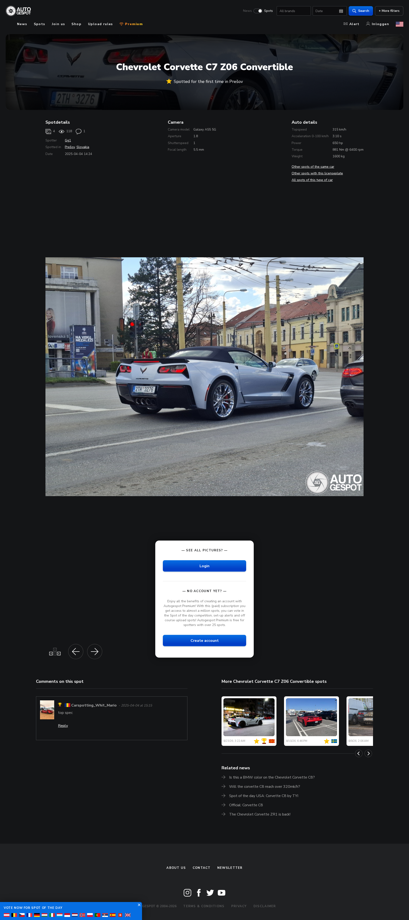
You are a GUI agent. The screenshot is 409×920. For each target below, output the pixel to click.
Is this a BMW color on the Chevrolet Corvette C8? (272, 777)
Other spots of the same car (313, 166)
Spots (268, 11)
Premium (133, 24)
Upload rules (100, 24)
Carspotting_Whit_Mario (94, 705)
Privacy (239, 906)
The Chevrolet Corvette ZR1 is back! (259, 814)
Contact (202, 868)
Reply (63, 725)
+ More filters (389, 11)
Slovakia (82, 147)
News (247, 11)
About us (176, 868)
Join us (58, 24)
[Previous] (359, 753)
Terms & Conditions (203, 906)
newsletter (230, 868)
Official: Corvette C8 (246, 805)
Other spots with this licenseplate (317, 173)
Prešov (70, 147)
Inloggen (380, 24)
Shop (76, 24)
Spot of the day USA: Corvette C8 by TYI (263, 795)
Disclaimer (264, 906)
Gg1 (68, 140)
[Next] (368, 753)
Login (204, 565)
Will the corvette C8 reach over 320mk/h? (264, 786)
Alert (354, 24)
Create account (205, 640)
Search (363, 11)
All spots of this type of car (312, 180)
